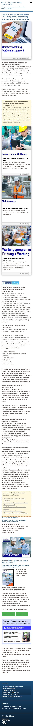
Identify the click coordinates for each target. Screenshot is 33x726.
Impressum (5, 719)
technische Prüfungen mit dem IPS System (15, 208)
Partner (19, 614)
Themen (4, 723)
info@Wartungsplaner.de (14, 696)
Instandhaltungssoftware (13, 317)
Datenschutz (6, 720)
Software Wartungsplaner (10, 120)
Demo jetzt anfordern (20, 58)
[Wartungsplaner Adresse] (16, 694)
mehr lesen (24, 174)
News (25, 614)
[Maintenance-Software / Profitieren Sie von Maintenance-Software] (16, 156)
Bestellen (5, 614)
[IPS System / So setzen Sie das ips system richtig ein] (16, 206)
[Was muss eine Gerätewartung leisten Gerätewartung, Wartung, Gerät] (16, 52)
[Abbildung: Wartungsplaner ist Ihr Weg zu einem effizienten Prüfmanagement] (16, 644)
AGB (3, 722)
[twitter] (15, 284)
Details (12, 614)
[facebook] (6, 284)
